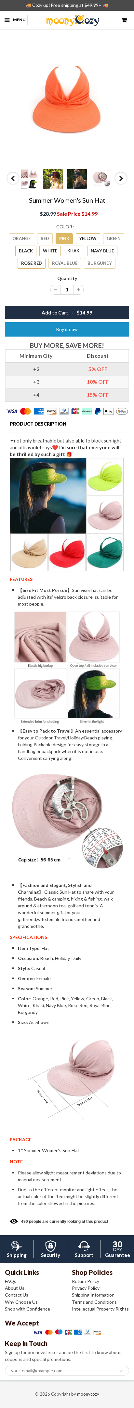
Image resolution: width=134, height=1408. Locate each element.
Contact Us (16, 1295)
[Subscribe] (121, 1371)
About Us (14, 1288)
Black (26, 250)
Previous (13, 184)
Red (45, 238)
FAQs (10, 1281)
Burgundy (99, 263)
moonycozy (88, 1394)
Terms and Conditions (94, 1302)
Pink (64, 238)
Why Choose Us (21, 1302)
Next (121, 184)
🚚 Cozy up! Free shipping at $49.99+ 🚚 (67, 5)
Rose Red (31, 263)
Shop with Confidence (27, 1309)
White (50, 250)
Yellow (88, 238)
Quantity (67, 278)
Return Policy (85, 1281)
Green (114, 238)
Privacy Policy (86, 1288)
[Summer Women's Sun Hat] (67, 101)
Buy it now (67, 329)
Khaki (74, 250)
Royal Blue (64, 263)
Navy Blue (102, 250)
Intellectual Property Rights (100, 1309)
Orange (21, 238)
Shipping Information (93, 1295)
